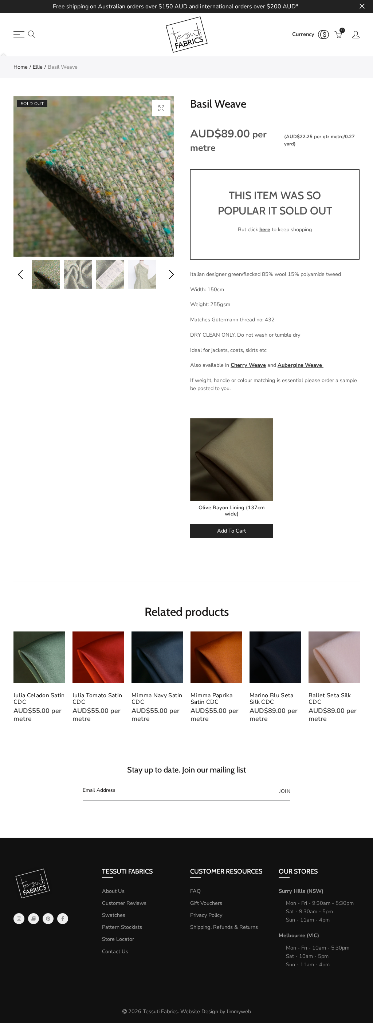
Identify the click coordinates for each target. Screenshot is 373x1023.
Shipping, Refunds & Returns (224, 927)
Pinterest (48, 918)
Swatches (113, 915)
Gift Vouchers (206, 903)
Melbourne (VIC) (299, 935)
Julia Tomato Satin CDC (97, 698)
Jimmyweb (239, 1011)
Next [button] (171, 275)
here (264, 229)
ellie (38, 67)
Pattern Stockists (122, 927)
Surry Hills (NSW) (301, 891)
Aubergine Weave (300, 365)
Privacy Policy (206, 915)
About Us (113, 891)
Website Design (199, 1011)
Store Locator (118, 939)
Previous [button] (20, 275)
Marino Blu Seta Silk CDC (272, 698)
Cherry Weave (248, 365)
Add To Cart (231, 530)
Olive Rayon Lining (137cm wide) (232, 510)
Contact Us (115, 951)
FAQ (195, 891)
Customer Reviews (124, 903)
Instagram (18, 918)
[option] (93, 176)
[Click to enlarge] (161, 108)
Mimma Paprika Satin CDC (211, 698)
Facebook (62, 918)
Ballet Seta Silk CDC (330, 698)
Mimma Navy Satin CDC (156, 698)
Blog (33, 918)
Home (20, 67)
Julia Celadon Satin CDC (39, 698)
